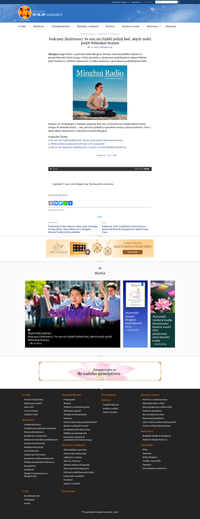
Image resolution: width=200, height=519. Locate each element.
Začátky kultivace (32, 424)
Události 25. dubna (73, 457)
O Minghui (29, 499)
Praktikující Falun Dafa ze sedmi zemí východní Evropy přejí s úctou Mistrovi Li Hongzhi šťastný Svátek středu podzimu (73, 229)
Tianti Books (136, 2)
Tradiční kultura (111, 405)
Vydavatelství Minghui (119, 2)
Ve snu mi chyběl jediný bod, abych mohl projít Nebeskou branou (86, 140)
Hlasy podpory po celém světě (157, 407)
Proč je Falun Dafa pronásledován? (80, 422)
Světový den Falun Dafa (75, 453)
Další (104, 223)
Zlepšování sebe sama (34, 454)
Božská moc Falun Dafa (35, 436)
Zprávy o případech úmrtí (76, 426)
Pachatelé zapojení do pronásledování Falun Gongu (78, 438)
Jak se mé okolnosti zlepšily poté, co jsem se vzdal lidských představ (88, 147)
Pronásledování (61, 26)
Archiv (27, 503)
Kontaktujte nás (32, 496)
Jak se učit (29, 407)
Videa (145, 449)
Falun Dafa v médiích (74, 476)
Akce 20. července (72, 461)
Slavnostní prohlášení (153, 418)
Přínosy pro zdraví (33, 403)
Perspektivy (30, 466)
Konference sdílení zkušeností (39, 458)
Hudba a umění (110, 408)
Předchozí (52, 223)
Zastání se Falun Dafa (34, 443)
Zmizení (68, 418)
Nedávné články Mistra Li (155, 439)
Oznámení (29, 469)
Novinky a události (88, 26)
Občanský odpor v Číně (153, 403)
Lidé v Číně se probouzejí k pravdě (159, 422)
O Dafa (22, 26)
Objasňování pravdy (33, 447)
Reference (153, 26)
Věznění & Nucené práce (75, 414)
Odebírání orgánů (72, 411)
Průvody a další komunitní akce (79, 472)
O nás (25, 491)
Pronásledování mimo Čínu (77, 429)
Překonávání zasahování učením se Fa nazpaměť (78, 143)
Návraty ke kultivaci (34, 432)
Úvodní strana (88, 34)
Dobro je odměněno (152, 411)
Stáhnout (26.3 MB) (107, 155)
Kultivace (38, 26)
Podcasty (171, 26)
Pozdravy (68, 480)
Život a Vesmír (110, 412)
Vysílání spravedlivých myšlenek (40, 428)
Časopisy (147, 464)
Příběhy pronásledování (75, 433)
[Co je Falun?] (24, 7)
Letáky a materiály (152, 461)
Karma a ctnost (131, 26)
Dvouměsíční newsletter (155, 468)
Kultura (110, 26)
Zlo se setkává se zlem (153, 414)
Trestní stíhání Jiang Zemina (156, 426)
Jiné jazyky (148, 2)
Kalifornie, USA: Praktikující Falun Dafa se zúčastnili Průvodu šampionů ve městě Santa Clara (125, 229)
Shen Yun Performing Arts (76, 468)
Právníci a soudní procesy (155, 399)
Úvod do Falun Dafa (33, 399)
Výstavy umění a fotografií (77, 465)
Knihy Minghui (150, 457)
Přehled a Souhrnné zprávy (77, 407)
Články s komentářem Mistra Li (39, 462)
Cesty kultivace (31, 451)
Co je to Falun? (31, 411)
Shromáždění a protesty (75, 450)
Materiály (147, 444)
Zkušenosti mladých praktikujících (41, 439)
